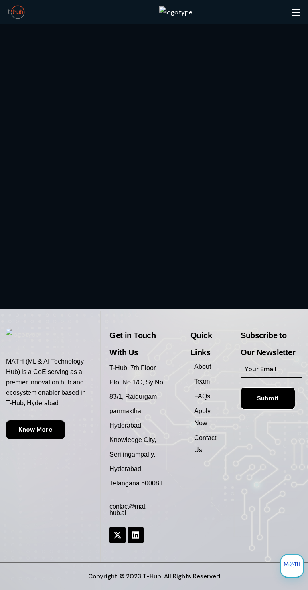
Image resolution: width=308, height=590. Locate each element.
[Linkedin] (136, 535)
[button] (35, 429)
